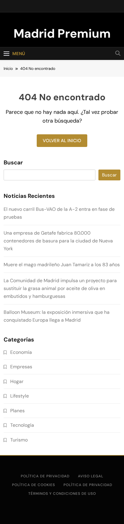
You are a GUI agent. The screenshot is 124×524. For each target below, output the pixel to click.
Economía (21, 352)
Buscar (13, 162)
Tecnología (22, 425)
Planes (17, 410)
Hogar (16, 381)
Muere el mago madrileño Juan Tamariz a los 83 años (62, 264)
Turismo (19, 440)
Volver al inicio (62, 141)
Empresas (21, 366)
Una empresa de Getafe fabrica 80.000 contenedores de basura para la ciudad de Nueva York (58, 241)
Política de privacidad (45, 476)
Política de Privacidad (88, 484)
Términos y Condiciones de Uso (62, 493)
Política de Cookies (33, 484)
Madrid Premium (62, 33)
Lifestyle (19, 396)
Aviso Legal (90, 476)
